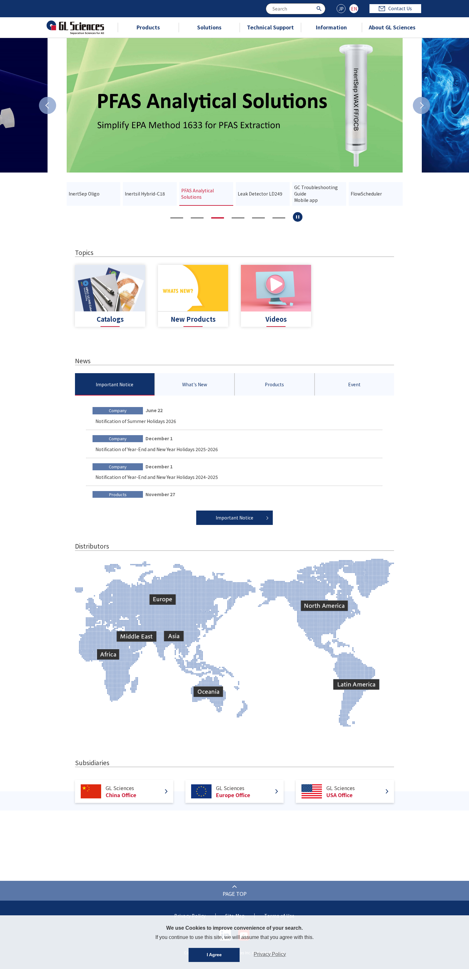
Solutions (209, 27)
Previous (47, 105)
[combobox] (295, 8)
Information (331, 27)
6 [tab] (278, 218)
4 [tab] (238, 218)
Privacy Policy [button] (270, 954)
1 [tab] (176, 218)
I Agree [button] (214, 954)
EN (354, 8)
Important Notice (234, 517)
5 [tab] (258, 218)
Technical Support (270, 27)
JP (341, 8)
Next (421, 105)
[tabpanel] (234, 105)
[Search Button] (319, 8)
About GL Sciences (392, 27)
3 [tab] (217, 218)
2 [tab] (197, 218)
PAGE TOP (235, 893)
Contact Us (400, 8)
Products (148, 27)
